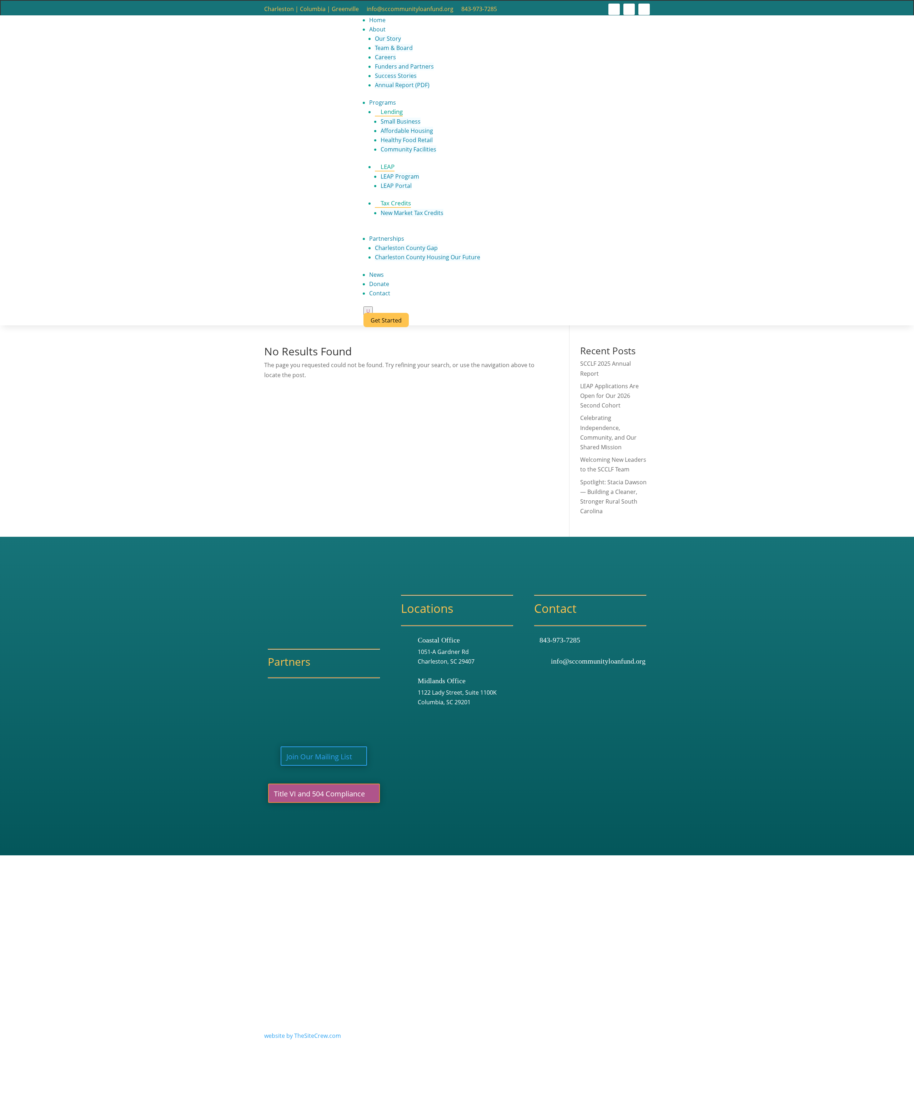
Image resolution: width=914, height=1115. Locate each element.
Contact (379, 293)
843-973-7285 (479, 9)
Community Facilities (408, 149)
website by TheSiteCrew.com (302, 1036)
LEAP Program (400, 176)
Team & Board (394, 48)
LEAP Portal (396, 186)
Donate (379, 284)
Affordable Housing (407, 131)
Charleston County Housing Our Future (427, 257)
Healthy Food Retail (407, 140)
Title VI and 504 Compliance (319, 794)
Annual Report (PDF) (402, 85)
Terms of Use (365, 915)
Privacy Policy (409, 915)
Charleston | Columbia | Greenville (311, 9)
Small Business (401, 121)
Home (377, 20)
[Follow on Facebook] (614, 9)
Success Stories (396, 76)
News (376, 275)
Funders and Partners (404, 66)
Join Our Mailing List (319, 756)
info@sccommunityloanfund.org (410, 9)
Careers (385, 57)
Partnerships (386, 238)
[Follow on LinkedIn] (644, 9)
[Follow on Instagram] (629, 9)
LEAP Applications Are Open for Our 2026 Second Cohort (609, 395)
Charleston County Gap (406, 248)
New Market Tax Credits (412, 213)
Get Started (386, 320)
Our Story (388, 38)
